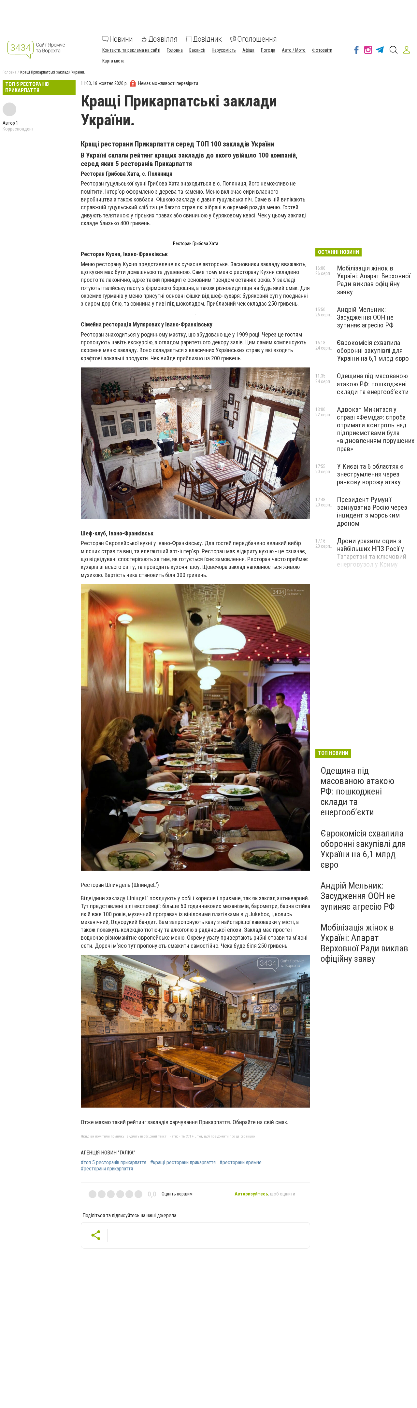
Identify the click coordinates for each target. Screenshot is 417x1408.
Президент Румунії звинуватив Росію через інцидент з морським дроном (372, 511)
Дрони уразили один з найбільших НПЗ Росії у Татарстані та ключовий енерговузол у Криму (371, 552)
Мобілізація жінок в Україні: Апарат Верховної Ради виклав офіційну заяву (373, 280)
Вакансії (197, 50)
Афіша (248, 50)
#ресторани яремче (241, 1163)
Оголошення (257, 39)
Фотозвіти (322, 50)
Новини (121, 39)
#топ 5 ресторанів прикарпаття (113, 1163)
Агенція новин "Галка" (108, 1153)
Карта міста (113, 60)
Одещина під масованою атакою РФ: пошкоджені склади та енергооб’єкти (373, 383)
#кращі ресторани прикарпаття (183, 1163)
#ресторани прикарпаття (107, 1169)
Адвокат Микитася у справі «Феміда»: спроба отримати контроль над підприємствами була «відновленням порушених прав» (375, 429)
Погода (268, 50)
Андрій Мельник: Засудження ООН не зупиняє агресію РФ (365, 317)
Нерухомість (224, 50)
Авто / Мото (294, 50)
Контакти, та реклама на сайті (131, 50)
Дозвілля (163, 39)
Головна (175, 50)
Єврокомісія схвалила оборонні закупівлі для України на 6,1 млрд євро (373, 350)
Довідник (207, 39)
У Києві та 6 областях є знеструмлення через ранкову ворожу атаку (370, 474)
